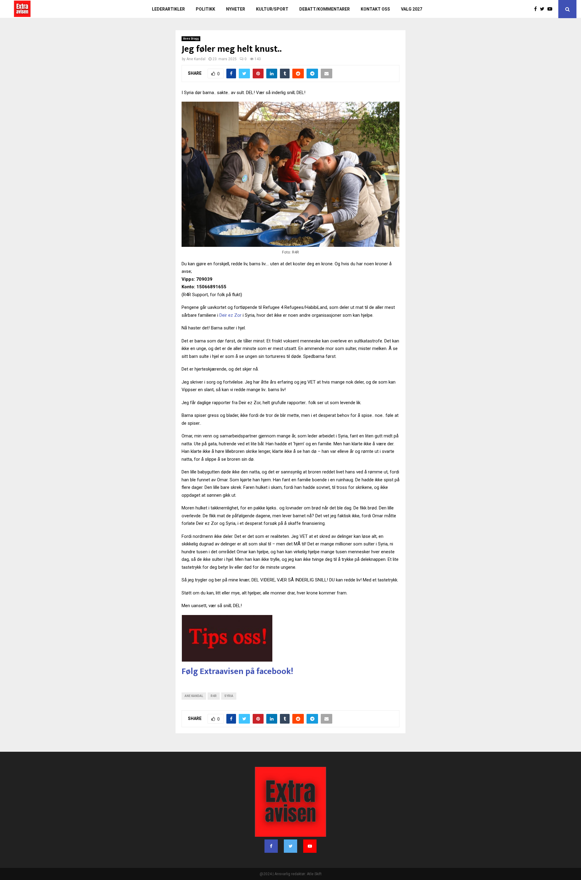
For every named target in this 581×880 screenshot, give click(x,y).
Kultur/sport (272, 9)
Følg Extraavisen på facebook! (237, 671)
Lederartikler (168, 9)
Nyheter (235, 9)
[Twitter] (543, 9)
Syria (228, 696)
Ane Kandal (194, 696)
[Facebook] (537, 9)
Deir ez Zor (230, 315)
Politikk (205, 9)
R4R (214, 696)
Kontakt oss (375, 9)
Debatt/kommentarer (324, 9)
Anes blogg (191, 38)
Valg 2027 (411, 9)
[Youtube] (551, 9)
